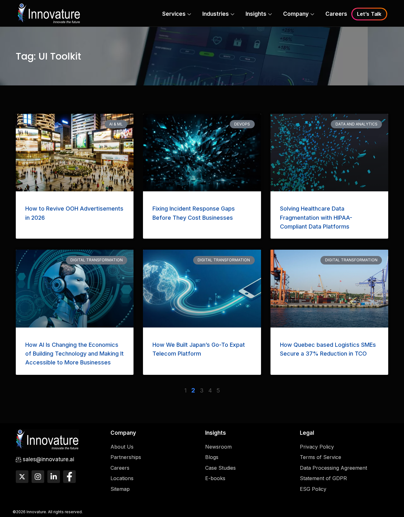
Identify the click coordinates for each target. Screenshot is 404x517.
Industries (215, 14)
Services (174, 14)
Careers (336, 14)
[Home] (48, 12)
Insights (256, 14)
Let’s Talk (369, 14)
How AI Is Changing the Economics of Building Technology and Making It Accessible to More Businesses (74, 353)
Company (296, 14)
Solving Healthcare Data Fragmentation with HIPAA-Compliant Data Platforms (316, 217)
